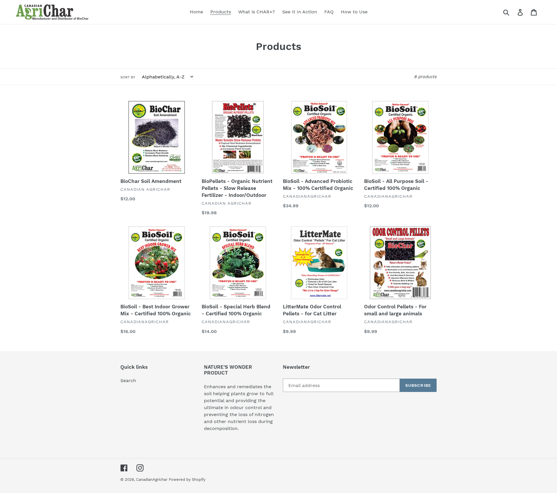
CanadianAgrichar (151, 479)
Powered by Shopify (187, 479)
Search (128, 380)
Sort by (127, 77)
